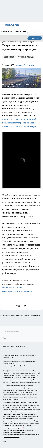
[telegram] (25, 306)
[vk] (18, 306)
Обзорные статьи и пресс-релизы (14, 346)
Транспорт (9, 56)
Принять (34, 38)
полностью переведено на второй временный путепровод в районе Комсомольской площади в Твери (19, 123)
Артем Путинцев (25, 65)
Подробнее (15, 399)
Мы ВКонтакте (6, 32)
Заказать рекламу (21, 32)
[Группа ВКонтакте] (4, 337)
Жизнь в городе (26, 56)
